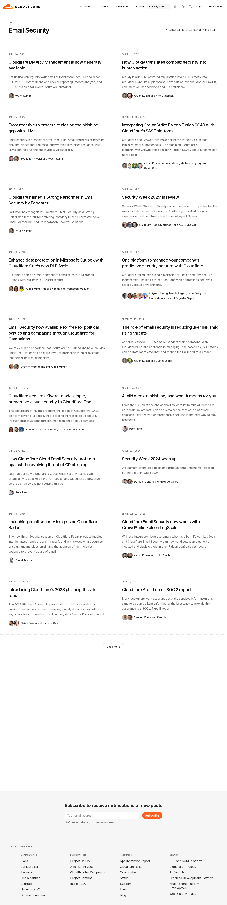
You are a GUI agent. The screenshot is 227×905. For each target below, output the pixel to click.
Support (125, 883)
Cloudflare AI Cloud (183, 866)
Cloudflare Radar (131, 866)
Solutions (103, 6)
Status (124, 878)
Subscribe (152, 815)
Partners (26, 872)
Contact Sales (215, 6)
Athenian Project (81, 866)
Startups (26, 883)
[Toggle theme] (183, 6)
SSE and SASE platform (186, 861)
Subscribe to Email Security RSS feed (192, 30)
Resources (122, 6)
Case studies (128, 872)
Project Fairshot (81, 878)
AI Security (177, 872)
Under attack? (30, 889)
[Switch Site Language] (175, 6)
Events (124, 889)
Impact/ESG (78, 883)
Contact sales (30, 866)
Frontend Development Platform (191, 878)
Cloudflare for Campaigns (87, 872)
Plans (24, 861)
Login (199, 6)
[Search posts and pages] (190, 6)
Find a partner (30, 878)
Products (85, 6)
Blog (123, 895)
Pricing (140, 6)
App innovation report (135, 861)
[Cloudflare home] (22, 6)
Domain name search (35, 895)
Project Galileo (80, 861)
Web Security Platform (185, 893)
